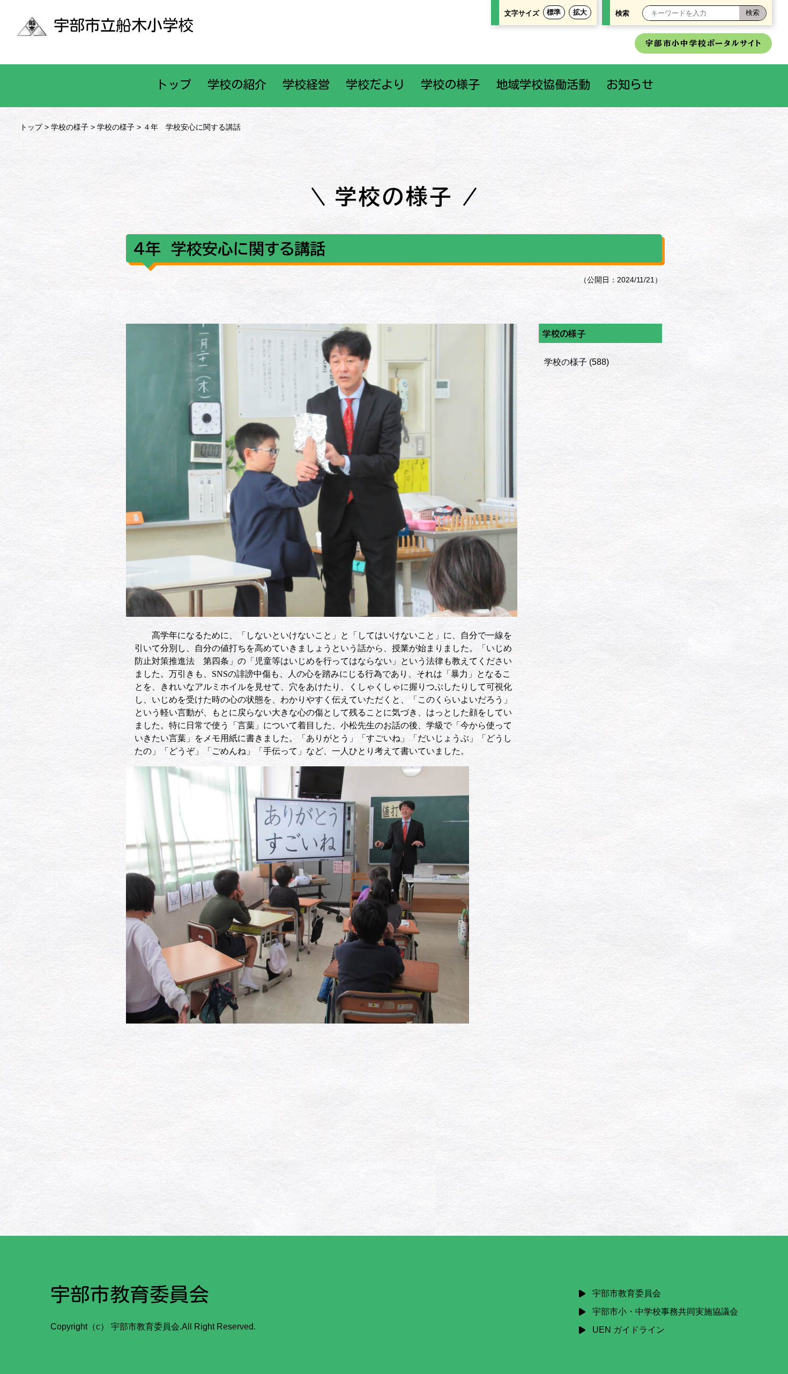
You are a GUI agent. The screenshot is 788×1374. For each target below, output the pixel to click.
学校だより (375, 84)
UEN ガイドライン (628, 1329)
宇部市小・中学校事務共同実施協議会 (665, 1311)
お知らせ (629, 84)
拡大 (580, 12)
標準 (554, 12)
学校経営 (306, 84)
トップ (173, 84)
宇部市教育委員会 (626, 1293)
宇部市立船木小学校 (124, 25)
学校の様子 (450, 84)
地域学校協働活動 (543, 84)
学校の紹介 (236, 84)
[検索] (752, 13)
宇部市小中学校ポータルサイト (703, 43)
